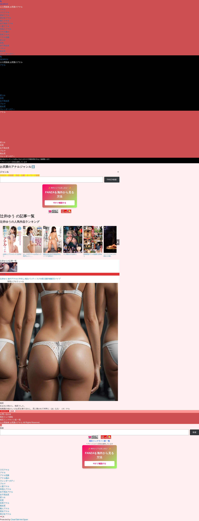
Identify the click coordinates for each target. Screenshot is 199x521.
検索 (2, 428)
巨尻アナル (4, 35)
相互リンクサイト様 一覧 (10, 420)
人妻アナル (4, 26)
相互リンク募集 (6, 417)
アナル (3, 10)
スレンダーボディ (7, 54)
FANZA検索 (112, 180)
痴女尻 (3, 51)
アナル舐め (4, 32)
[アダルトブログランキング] (53, 212)
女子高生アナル (6, 23)
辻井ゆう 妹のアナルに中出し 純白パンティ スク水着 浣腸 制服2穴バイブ (30, 279)
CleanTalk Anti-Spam (19, 520)
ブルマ (3, 48)
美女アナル (4, 15)
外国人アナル (5, 29)
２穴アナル (4, 12)
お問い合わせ (5, 414)
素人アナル (4, 21)
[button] (99, 516)
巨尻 (2, 43)
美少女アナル (5, 18)
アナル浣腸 (4, 37)
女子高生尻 (4, 46)
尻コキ (3, 40)
